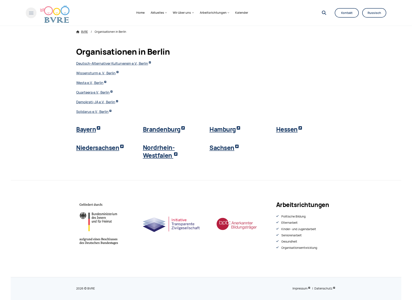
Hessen (287, 129)
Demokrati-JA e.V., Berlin (95, 102)
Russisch (374, 13)
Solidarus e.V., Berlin (92, 112)
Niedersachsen (97, 148)
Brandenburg (161, 129)
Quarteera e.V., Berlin (93, 92)
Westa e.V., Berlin (89, 83)
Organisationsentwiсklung (299, 248)
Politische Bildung (293, 216)
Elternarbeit (289, 223)
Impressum (299, 288)
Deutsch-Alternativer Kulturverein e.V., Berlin (112, 63)
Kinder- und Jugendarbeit (298, 229)
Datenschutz (323, 288)
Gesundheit (289, 241)
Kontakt (347, 13)
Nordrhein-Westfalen (159, 152)
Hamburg (222, 129)
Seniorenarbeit (291, 235)
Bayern (86, 129)
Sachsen (221, 148)
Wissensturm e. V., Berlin (96, 73)
